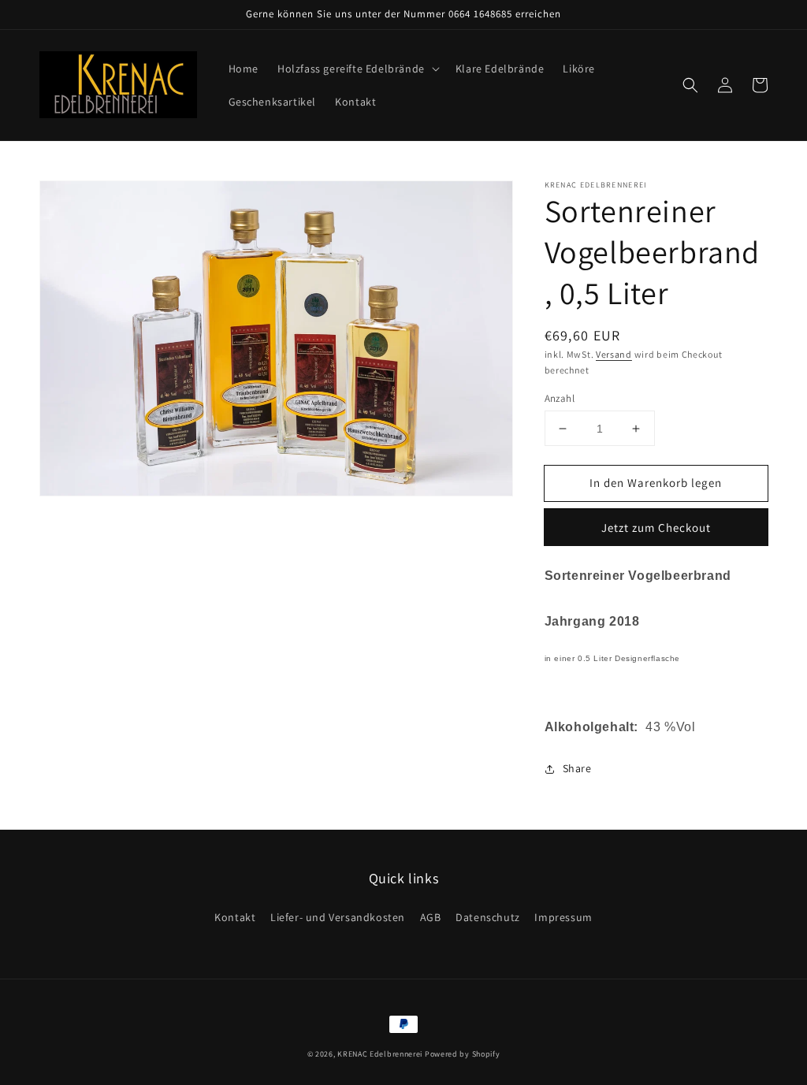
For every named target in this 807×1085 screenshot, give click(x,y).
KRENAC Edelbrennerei (379, 1054)
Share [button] (577, 768)
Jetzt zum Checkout (656, 527)
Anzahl (560, 398)
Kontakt (234, 917)
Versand (614, 354)
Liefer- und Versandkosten (337, 917)
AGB (430, 917)
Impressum (563, 917)
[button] (357, 68)
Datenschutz (488, 917)
